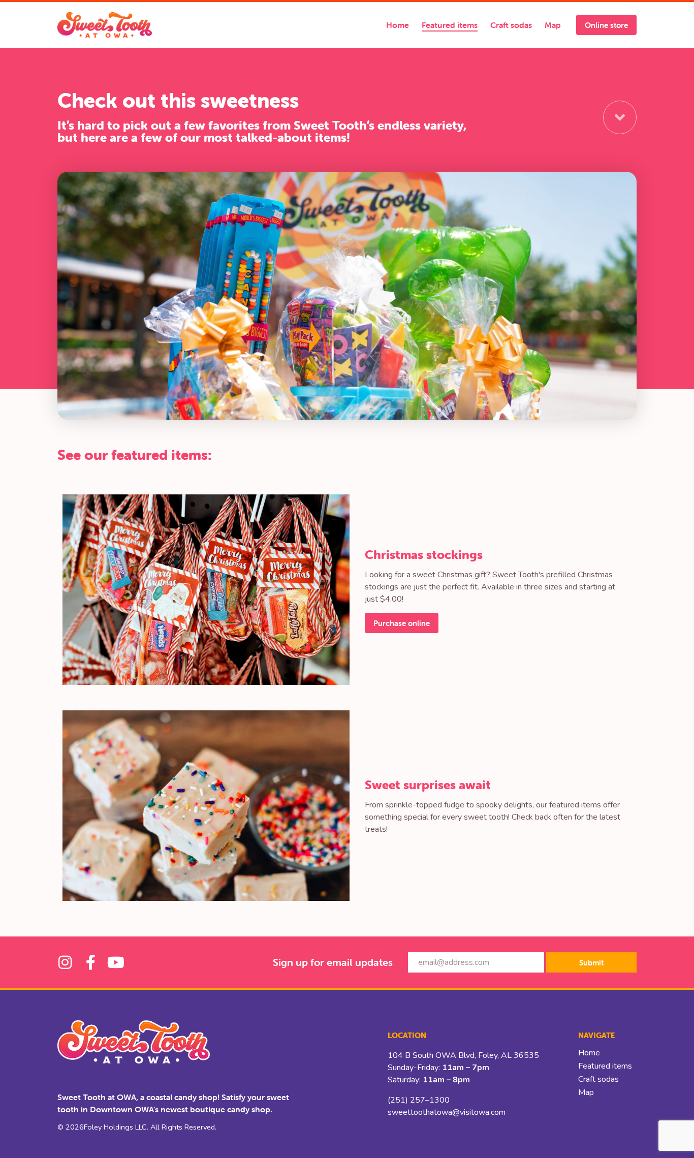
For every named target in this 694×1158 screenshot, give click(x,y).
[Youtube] (115, 962)
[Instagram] (65, 962)
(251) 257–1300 (419, 1100)
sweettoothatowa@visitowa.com (447, 1112)
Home (397, 25)
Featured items (450, 25)
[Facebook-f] (90, 962)
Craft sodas (511, 25)
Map (553, 25)
